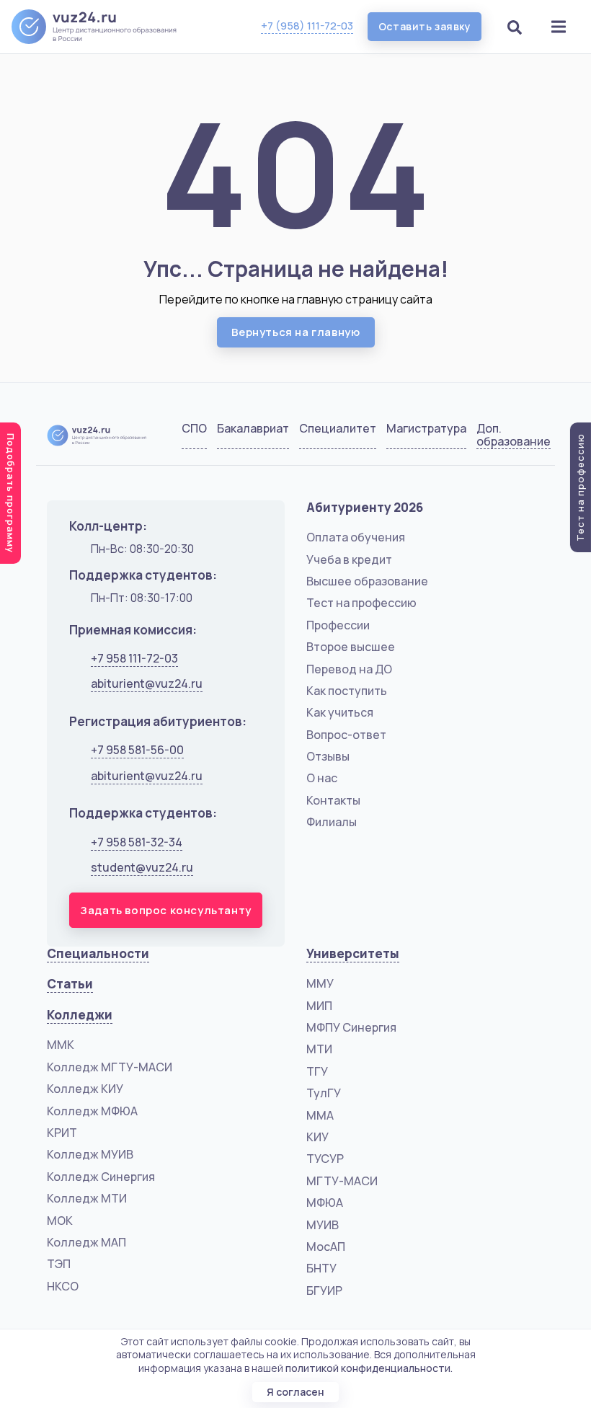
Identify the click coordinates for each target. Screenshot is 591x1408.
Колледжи (79, 1014)
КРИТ (62, 1132)
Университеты (352, 953)
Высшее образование (367, 581)
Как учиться (339, 712)
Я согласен (295, 1392)
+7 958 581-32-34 (136, 842)
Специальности (98, 953)
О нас (321, 777)
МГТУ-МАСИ (342, 1180)
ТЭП (59, 1263)
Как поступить (346, 690)
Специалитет (337, 429)
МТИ (319, 1048)
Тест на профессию (361, 602)
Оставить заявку (424, 26)
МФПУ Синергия (351, 1027)
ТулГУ (323, 1092)
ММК (60, 1044)
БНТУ (321, 1268)
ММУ (320, 983)
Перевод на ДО (349, 669)
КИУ (317, 1136)
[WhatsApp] (494, 438)
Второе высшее (350, 646)
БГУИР (324, 1290)
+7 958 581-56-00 (137, 750)
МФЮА (324, 1202)
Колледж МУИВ (90, 1154)
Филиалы (331, 821)
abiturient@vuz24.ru (147, 683)
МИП (319, 1005)
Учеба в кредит (349, 559)
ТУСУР (325, 1158)
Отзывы (328, 756)
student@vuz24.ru (142, 867)
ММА (320, 1115)
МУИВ (322, 1224)
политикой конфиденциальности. (369, 1368)
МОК (60, 1220)
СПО (194, 429)
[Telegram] (530, 438)
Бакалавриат (253, 429)
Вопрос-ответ (346, 734)
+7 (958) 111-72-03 (307, 25)
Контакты (333, 800)
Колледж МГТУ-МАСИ (109, 1067)
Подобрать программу (10, 493)
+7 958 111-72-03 (134, 658)
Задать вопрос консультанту (166, 910)
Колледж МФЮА (92, 1110)
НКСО (63, 1286)
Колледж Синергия (101, 1176)
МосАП (325, 1246)
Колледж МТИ (87, 1198)
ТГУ (317, 1071)
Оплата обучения (355, 537)
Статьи (70, 983)
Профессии (338, 625)
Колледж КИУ (85, 1088)
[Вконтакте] (457, 438)
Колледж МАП (86, 1242)
